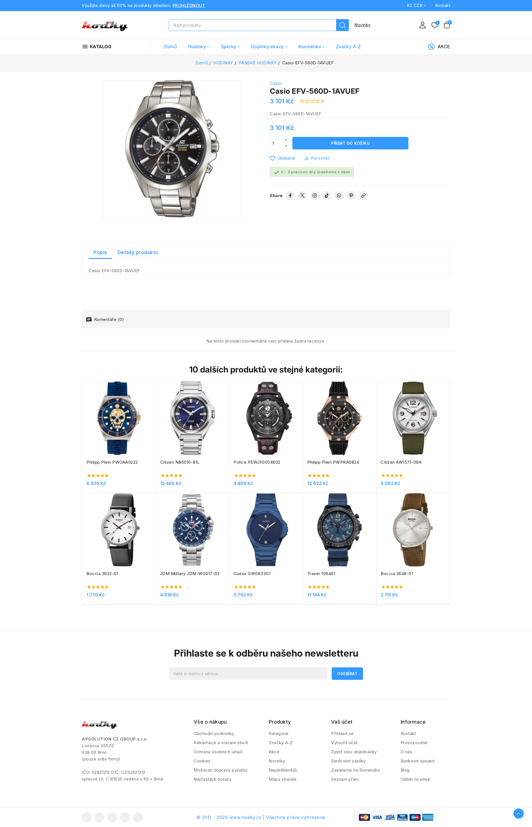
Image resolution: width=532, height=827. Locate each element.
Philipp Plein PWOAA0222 (112, 462)
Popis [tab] (100, 252)
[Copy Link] (363, 195)
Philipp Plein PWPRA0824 (333, 462)
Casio (276, 83)
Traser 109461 (321, 573)
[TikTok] (327, 195)
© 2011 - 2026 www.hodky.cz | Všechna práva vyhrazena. (261, 817)
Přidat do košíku (350, 143)
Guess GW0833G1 (252, 573)
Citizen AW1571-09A (401, 462)
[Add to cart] (153, 420)
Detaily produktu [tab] (137, 252)
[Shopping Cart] (447, 25)
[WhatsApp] (339, 195)
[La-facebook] (87, 817)
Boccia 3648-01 (397, 573)
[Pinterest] (351, 195)
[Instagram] (314, 195)
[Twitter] (302, 195)
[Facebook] (290, 195)
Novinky (362, 24)
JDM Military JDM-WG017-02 (190, 573)
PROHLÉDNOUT (189, 5)
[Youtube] (112, 817)
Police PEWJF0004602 (257, 462)
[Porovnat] (153, 399)
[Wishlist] (434, 25)
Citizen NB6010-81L (180, 462)
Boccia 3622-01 (102, 573)
